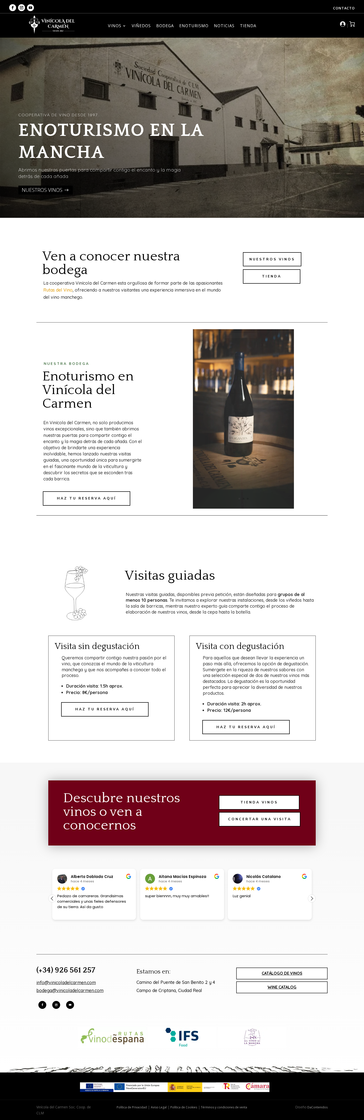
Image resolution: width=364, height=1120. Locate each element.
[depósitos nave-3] (243, 507)
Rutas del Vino (58, 290)
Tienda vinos (259, 802)
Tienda (248, 26)
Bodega (165, 26)
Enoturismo (193, 26)
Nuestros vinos (42, 189)
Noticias (224, 26)
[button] (311, 898)
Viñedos (141, 26)
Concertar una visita (259, 819)
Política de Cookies (183, 1107)
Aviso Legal (159, 1107)
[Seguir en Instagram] (21, 7)
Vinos (114, 26)
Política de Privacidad (132, 1107)
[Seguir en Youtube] (30, 7)
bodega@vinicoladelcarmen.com (70, 990)
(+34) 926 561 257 (65, 970)
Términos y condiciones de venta (223, 1107)
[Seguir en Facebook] (12, 7)
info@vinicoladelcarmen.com (66, 982)
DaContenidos (317, 1107)
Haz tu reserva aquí (86, 498)
